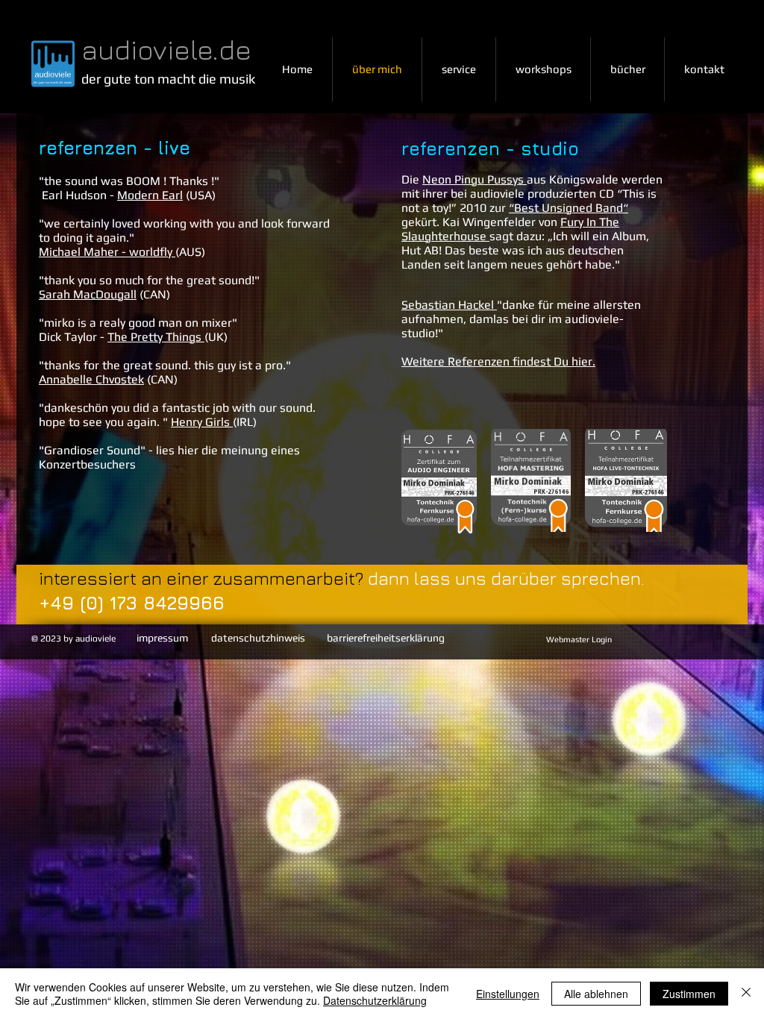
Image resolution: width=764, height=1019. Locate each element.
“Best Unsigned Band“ (568, 208)
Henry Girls (200, 422)
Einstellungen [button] (507, 993)
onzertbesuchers (91, 464)
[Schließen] (746, 993)
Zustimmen (689, 993)
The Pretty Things (154, 337)
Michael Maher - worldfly (107, 252)
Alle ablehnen (596, 993)
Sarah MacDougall (88, 294)
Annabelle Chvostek (91, 379)
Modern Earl (150, 195)
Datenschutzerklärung (375, 1000)
